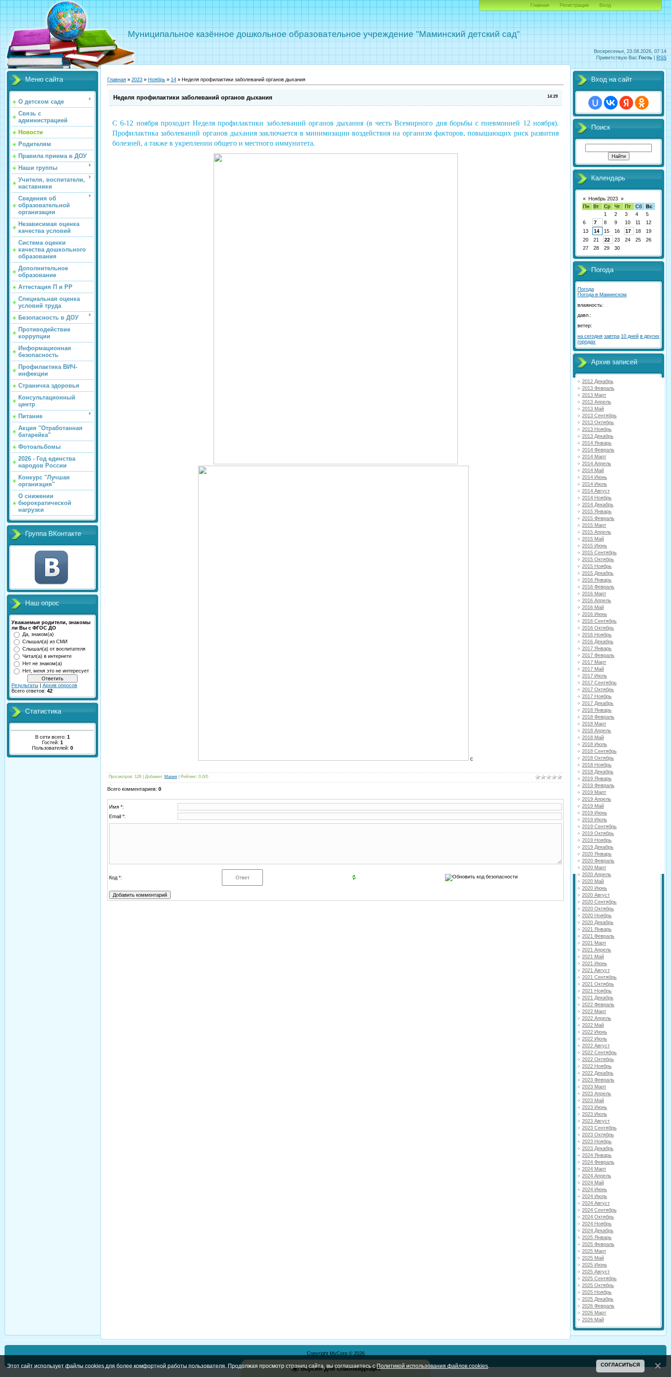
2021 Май (593, 956)
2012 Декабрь (597, 381)
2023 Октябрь (598, 1134)
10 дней (630, 336)
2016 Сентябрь (599, 621)
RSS (661, 57)
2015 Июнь (594, 545)
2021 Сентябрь (599, 977)
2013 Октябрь (598, 422)
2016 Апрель (596, 600)
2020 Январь (597, 854)
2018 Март (594, 723)
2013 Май (593, 408)
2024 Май (593, 1182)
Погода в (602, 294)
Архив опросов (59, 685)
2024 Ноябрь (597, 1223)
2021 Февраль (598, 936)
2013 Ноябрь (597, 429)
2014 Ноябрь (597, 497)
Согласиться (620, 1364)
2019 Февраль (598, 785)
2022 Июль (594, 1038)
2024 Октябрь (598, 1216)
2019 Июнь (594, 812)
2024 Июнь (594, 1189)
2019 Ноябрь (597, 840)
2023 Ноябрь (597, 1141)
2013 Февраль (598, 388)
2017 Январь (597, 648)
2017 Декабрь (597, 703)
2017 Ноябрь (597, 696)
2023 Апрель (596, 1093)
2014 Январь (597, 443)
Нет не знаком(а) (42, 663)
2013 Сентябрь (599, 415)
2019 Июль (594, 819)
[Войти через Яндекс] (626, 103)
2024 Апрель (596, 1175)
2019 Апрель (596, 799)
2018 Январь (597, 710)
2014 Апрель (596, 463)
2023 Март (594, 1086)
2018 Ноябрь (597, 764)
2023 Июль (594, 1114)
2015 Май (593, 538)
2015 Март (594, 525)
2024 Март (594, 1169)
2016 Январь (597, 580)
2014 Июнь (594, 477)
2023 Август (596, 1121)
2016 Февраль (598, 586)
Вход (605, 5)
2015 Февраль (598, 518)
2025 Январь (597, 1237)
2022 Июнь (594, 1032)
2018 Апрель (596, 730)
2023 (136, 79)
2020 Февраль (598, 860)
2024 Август (596, 1203)
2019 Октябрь (598, 833)
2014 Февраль (598, 449)
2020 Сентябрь (599, 901)
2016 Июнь (594, 614)
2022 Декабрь (597, 1073)
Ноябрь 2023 (603, 198)
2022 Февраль (598, 1004)
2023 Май (593, 1100)
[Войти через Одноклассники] (642, 103)
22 (607, 239)
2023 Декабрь (597, 1148)
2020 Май (593, 881)
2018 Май (593, 737)
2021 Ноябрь (597, 990)
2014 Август (596, 491)
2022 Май (593, 1025)
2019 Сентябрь (599, 826)
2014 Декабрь (597, 504)
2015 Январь (597, 511)
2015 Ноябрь (597, 566)
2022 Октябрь (598, 1059)
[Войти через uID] (595, 103)
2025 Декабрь (597, 1299)
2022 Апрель (596, 1018)
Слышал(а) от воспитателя (53, 649)
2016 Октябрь (598, 628)
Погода (585, 289)
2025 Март (594, 1251)
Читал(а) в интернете (47, 656)
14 (173, 79)
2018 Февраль (598, 717)
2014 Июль (594, 484)
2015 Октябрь (598, 559)
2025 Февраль (598, 1244)
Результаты (24, 685)
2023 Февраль (598, 1080)
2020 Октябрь (598, 908)
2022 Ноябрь (597, 1066)
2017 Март (594, 662)
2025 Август (596, 1271)
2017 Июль (594, 675)
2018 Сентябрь (599, 751)
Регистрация (574, 5)
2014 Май (593, 470)
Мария (170, 776)
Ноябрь (156, 79)
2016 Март (594, 593)
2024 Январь (597, 1155)
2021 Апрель (596, 949)
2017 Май (593, 669)
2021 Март (594, 943)
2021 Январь (597, 929)
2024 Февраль (598, 1162)
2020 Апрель (596, 874)
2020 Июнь (594, 888)
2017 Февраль (598, 655)
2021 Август (596, 970)
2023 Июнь (594, 1107)
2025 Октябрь (598, 1285)
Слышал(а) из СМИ (45, 641)
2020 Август (596, 895)
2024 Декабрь (597, 1230)
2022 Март (594, 1011)
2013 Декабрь (597, 436)
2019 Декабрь (597, 847)
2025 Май (593, 1258)
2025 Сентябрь (599, 1278)
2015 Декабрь (597, 573)
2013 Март (594, 395)
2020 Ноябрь (597, 915)
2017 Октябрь (598, 689)
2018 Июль (594, 744)
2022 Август (596, 1045)
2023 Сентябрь (599, 1127)
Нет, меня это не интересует (55, 670)
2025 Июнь (594, 1264)
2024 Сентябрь (599, 1210)
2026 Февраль (598, 1306)
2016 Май (593, 607)
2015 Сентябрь (599, 552)
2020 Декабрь (597, 922)
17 (628, 231)
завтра (611, 336)
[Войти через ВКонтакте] (611, 103)
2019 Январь (597, 778)
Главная (539, 5)
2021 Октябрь (598, 984)
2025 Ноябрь (597, 1292)
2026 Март (594, 1312)
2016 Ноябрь (597, 634)
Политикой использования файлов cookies (432, 1366)
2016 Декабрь (597, 641)
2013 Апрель (596, 402)
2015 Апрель (596, 532)
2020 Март (594, 867)
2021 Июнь (594, 963)
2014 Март (594, 456)
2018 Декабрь (597, 771)
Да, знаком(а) (38, 634)
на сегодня (590, 336)
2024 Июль (594, 1196)
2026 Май (593, 1319)
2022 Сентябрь (599, 1052)
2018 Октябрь (598, 758)
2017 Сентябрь (599, 682)
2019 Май (593, 806)
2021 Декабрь (597, 997)
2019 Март (594, 792)
